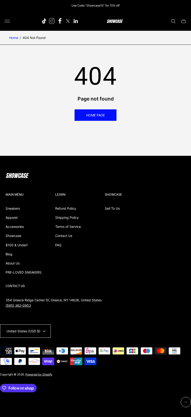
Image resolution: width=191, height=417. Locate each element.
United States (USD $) (23, 331)
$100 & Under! (17, 245)
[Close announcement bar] (184, 5)
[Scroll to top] (186, 402)
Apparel (11, 217)
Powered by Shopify (38, 374)
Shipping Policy (67, 217)
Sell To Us (112, 208)
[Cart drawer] (183, 21)
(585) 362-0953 (18, 305)
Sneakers (13, 208)
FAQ (58, 245)
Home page (95, 115)
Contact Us (63, 236)
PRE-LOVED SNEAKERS (23, 272)
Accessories (15, 227)
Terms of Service (68, 227)
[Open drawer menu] (7, 21)
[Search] (173, 21)
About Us (13, 263)
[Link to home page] (17, 176)
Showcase (13, 236)
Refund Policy (65, 208)
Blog (9, 254)
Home (13, 38)
